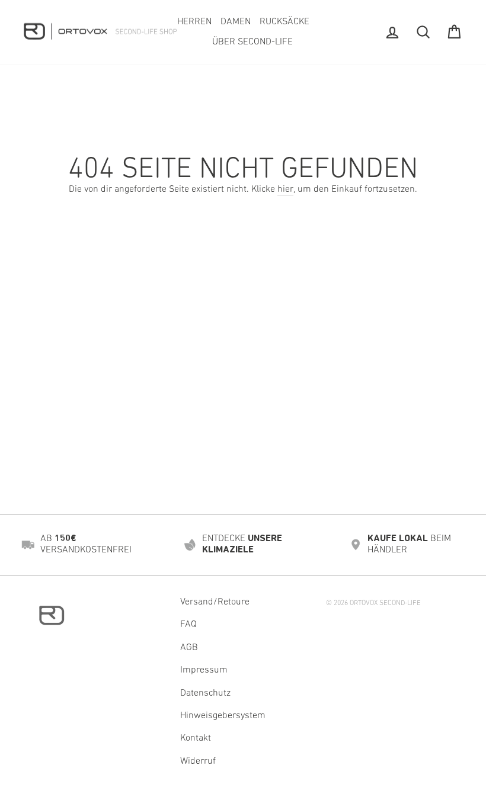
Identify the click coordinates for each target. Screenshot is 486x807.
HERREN (194, 22)
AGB (189, 647)
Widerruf (198, 761)
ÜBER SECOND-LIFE (252, 42)
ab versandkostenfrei (86, 544)
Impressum (204, 670)
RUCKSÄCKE (284, 22)
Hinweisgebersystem (223, 716)
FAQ (188, 624)
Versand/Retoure (215, 602)
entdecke (242, 544)
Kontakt (195, 738)
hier (285, 189)
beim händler (409, 544)
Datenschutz (205, 693)
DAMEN (235, 22)
